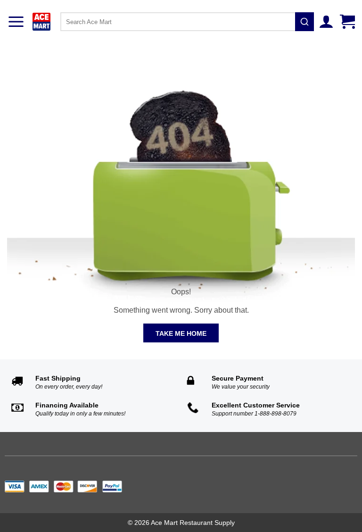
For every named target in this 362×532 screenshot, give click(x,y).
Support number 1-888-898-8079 (254, 413)
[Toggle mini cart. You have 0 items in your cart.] (348, 21)
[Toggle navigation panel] (16, 21)
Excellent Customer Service (256, 405)
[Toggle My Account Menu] (327, 21)
